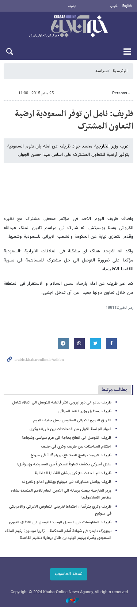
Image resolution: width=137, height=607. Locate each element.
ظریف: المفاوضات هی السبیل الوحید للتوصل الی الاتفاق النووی (60, 522)
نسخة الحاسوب (69, 574)
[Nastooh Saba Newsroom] (68, 600)
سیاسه (101, 71)
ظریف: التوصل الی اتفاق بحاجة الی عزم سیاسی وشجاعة (66, 438)
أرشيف (72, 6)
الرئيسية (120, 71)
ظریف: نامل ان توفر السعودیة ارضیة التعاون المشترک (74, 120)
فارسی (114, 6)
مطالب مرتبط (115, 390)
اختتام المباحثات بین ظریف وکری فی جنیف (76, 447)
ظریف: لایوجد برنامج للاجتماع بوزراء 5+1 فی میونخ (71, 455)
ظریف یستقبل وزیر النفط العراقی (84, 411)
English (127, 6)
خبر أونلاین (68, 27)
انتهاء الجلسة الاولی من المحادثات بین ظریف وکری (70, 429)
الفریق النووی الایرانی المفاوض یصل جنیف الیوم (72, 420)
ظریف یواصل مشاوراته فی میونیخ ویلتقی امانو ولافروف (66, 482)
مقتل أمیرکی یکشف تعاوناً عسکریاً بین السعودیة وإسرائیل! (64, 464)
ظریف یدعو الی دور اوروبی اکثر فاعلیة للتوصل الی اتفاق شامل (61, 402)
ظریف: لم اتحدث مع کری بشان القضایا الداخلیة (73, 473)
